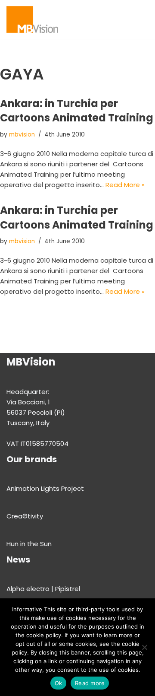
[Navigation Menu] (123, 19)
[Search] (141, 19)
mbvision (22, 134)
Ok (58, 683)
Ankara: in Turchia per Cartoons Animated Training (76, 110)
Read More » (125, 184)
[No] (144, 647)
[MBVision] (32, 19)
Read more (90, 683)
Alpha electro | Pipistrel (43, 588)
